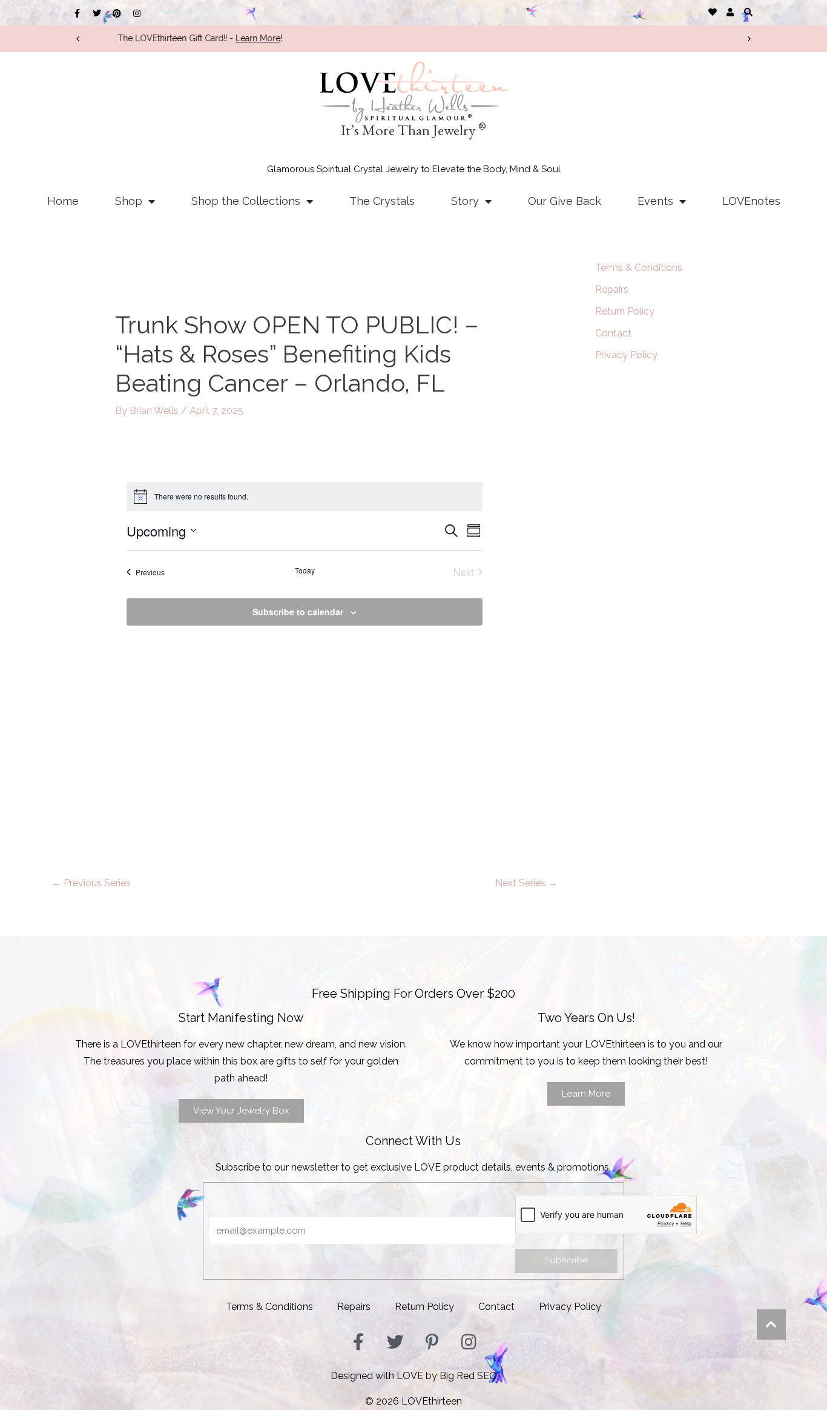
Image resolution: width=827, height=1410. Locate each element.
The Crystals (382, 201)
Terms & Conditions (638, 267)
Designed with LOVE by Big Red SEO (414, 1376)
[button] (748, 11)
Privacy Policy (626, 355)
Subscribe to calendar (297, 612)
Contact (613, 333)
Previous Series (91, 883)
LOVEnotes (751, 201)
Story (465, 201)
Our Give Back (564, 201)
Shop (128, 201)
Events (655, 201)
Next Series (526, 883)
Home (63, 201)
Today (305, 570)
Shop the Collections (245, 201)
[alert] (305, 496)
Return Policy (624, 311)
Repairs (611, 289)
